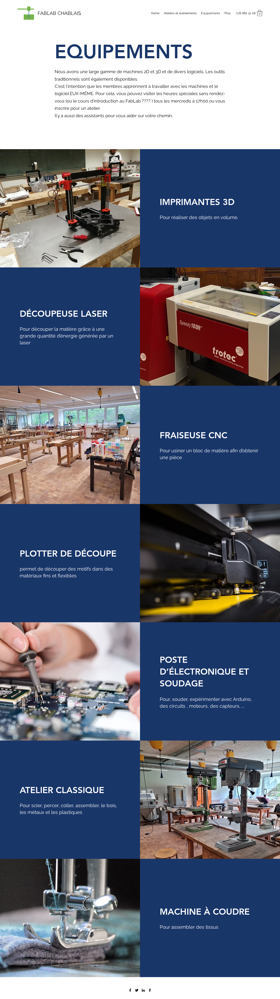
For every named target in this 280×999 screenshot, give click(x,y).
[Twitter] (137, 990)
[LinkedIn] (143, 990)
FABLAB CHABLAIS (59, 13)
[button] (259, 13)
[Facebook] (130, 990)
